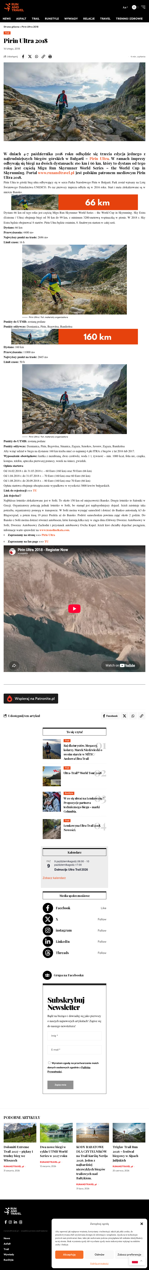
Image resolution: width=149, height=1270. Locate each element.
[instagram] (10, 1222)
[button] (142, 1224)
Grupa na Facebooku (69, 975)
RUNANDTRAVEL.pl (14, 1166)
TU (34, 490)
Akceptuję (69, 1254)
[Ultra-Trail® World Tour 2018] (52, 776)
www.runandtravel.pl (56, 172)
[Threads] (74, 953)
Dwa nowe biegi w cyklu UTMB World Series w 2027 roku (53, 1151)
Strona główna (11, 26)
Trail (7, 33)
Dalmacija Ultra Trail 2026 (71, 869)
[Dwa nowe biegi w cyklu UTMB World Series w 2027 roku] (56, 1132)
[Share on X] (30, 57)
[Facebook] (74, 908)
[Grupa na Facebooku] (47, 975)
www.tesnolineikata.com (54, 530)
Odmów (99, 1254)
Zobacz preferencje (129, 1254)
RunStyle (69, 793)
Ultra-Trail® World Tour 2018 (82, 773)
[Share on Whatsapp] (36, 57)
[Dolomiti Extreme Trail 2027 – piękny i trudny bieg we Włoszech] (20, 1132)
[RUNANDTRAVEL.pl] (14, 7)
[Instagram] (74, 930)
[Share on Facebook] (23, 57)
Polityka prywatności (99, 1263)
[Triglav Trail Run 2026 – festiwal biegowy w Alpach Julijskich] (129, 1132)
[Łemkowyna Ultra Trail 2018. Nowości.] (52, 829)
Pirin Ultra (99, 158)
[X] (74, 919)
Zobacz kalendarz (54, 878)
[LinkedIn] (74, 941)
